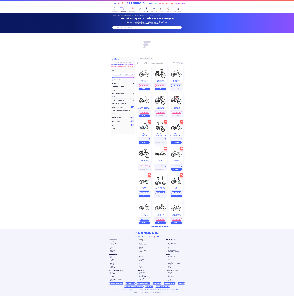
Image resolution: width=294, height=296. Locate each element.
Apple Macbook (172, 243)
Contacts (140, 290)
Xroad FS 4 (176, 81)
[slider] (112, 77)
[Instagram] (139, 236)
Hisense (141, 256)
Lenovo (170, 246)
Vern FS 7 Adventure (176, 135)
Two (144, 189)
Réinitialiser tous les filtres (123, 62)
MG (111, 262)
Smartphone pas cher (144, 283)
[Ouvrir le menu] (111, 3)
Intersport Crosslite (144, 162)
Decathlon (170, 273)
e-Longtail (160, 162)
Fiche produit (144, 85)
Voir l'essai (176, 85)
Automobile (113, 254)
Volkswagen (113, 267)
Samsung (141, 262)
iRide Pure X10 (176, 162)
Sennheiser (170, 264)
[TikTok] (155, 236)
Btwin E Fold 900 (160, 135)
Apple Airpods (171, 256)
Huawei (112, 244)
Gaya (169, 275)
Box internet (149, 286)
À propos (132, 290)
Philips (140, 260)
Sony (140, 263)
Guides (161, 3)
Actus (150, 3)
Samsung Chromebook (174, 251)
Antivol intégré (116, 117)
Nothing (170, 262)
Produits (120, 15)
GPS (113, 125)
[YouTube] (148, 236)
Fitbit (111, 275)
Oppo (111, 247)
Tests (155, 3)
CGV (176, 290)
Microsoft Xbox (143, 246)
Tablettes (141, 270)
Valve (140, 251)
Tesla (111, 266)
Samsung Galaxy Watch (116, 279)
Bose (169, 258)
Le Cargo (144, 135)
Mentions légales (121, 290)
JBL (169, 260)
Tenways (170, 279)
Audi (111, 256)
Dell (169, 244)
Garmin (112, 276)
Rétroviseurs (116, 121)
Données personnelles (166, 290)
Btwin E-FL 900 (160, 189)
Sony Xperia (113, 250)
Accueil (114, 15)
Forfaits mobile (130, 283)
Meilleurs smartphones (116, 283)
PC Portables (171, 240)
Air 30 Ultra (144, 215)
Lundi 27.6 (144, 81)
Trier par (156, 63)
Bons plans (169, 3)
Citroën (112, 259)
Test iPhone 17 (157, 283)
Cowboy (170, 272)
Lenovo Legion (143, 244)
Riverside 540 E (176, 215)
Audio (168, 254)
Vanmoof (170, 280)
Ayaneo (141, 243)
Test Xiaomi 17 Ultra (169, 283)
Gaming (140, 240)
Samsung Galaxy (114, 249)
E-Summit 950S (176, 108)
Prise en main (160, 192)
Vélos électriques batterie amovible (145, 15)
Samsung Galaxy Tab (144, 278)
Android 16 (181, 283)
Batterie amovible (117, 107)
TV (138, 254)
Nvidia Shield (142, 249)
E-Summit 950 (160, 108)
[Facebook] (142, 236)
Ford (111, 260)
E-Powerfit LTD (160, 81)
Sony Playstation (143, 250)
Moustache (170, 276)
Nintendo (141, 247)
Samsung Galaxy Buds (174, 263)
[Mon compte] (122, 3)
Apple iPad (142, 272)
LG (139, 258)
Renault (112, 264)
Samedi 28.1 (160, 215)
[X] (136, 236)
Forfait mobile (180, 3)
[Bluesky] (158, 236)
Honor (169, 247)
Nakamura (170, 278)
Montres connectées (116, 270)
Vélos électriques (128, 15)
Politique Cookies (151, 290)
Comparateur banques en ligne (133, 286)
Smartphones (113, 240)
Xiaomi (112, 251)
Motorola (112, 246)
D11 (176, 189)
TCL (140, 264)
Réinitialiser (118, 80)
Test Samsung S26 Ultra (162, 286)
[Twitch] (151, 236)
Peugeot (112, 263)
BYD (111, 258)
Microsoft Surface (172, 250)
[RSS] (145, 236)
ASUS (140, 242)
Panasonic (141, 259)
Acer (169, 242)
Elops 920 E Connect (144, 108)
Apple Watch (113, 273)
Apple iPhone (113, 242)
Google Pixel (113, 243)
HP (168, 249)
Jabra (169, 259)
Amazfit (112, 272)
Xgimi (140, 266)
